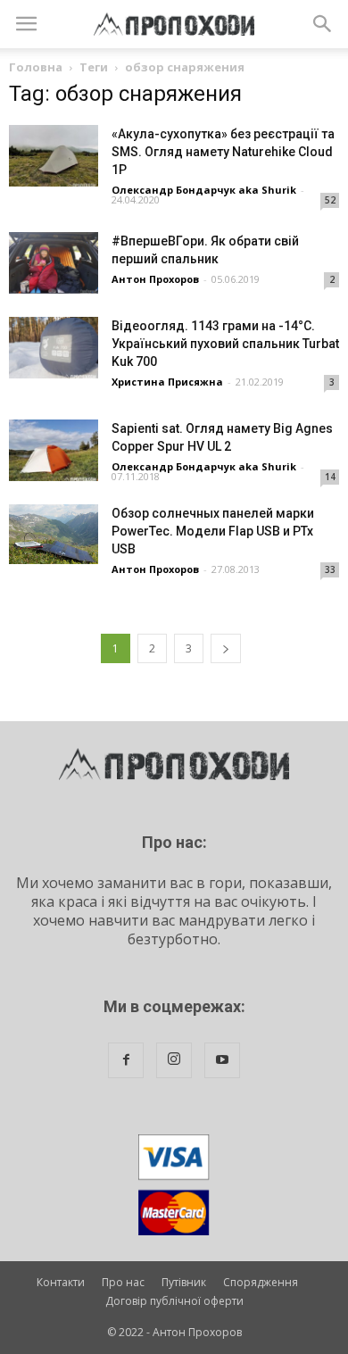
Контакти (61, 1282)
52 (330, 200)
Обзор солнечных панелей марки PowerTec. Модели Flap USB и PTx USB (213, 531)
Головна (35, 67)
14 (330, 476)
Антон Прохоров (155, 279)
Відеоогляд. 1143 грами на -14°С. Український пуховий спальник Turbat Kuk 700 (225, 344)
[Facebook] (126, 1060)
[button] (323, 24)
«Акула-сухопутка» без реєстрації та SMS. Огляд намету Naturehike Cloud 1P (223, 152)
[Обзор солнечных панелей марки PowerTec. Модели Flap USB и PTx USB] (53, 534)
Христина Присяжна (167, 381)
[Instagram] (174, 1060)
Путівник (184, 1282)
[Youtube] (222, 1060)
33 (330, 569)
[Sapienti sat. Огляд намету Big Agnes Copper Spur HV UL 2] (53, 450)
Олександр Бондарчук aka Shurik (204, 189)
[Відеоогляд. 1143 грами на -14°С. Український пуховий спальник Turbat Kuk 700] (53, 347)
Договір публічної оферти (174, 1300)
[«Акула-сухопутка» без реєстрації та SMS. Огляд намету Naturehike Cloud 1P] (53, 156)
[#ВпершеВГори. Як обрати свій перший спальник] (53, 263)
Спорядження (260, 1282)
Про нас (123, 1282)
